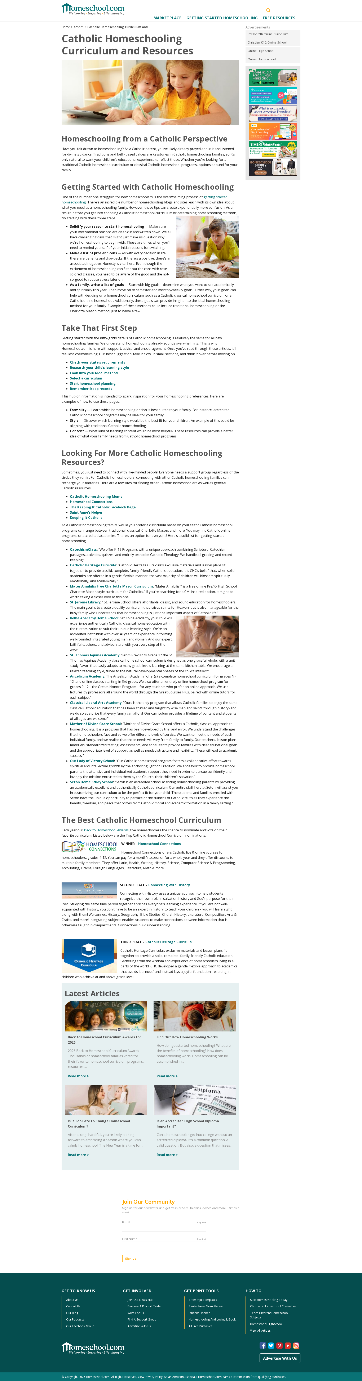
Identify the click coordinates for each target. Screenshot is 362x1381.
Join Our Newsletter (141, 1300)
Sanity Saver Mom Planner (206, 1306)
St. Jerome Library (85, 602)
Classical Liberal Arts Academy (96, 702)
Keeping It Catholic (86, 517)
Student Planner (199, 1313)
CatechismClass (83, 549)
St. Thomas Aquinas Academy (94, 655)
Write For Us (136, 1313)
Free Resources (279, 17)
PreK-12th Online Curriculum (268, 34)
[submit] (268, 9)
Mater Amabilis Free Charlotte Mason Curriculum (111, 586)
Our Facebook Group (80, 1326)
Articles (79, 27)
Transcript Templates (203, 1300)
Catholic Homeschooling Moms (96, 496)
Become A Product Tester (145, 1306)
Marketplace (167, 17)
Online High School (261, 51)
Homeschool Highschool (266, 1324)
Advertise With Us (139, 1326)
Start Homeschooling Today (268, 1300)
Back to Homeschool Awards (106, 830)
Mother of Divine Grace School (95, 723)
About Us (72, 1300)
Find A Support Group (142, 1319)
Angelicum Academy (87, 676)
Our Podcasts (75, 1319)
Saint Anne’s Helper (86, 512)
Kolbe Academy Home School (94, 618)
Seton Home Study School (91, 782)
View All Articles (260, 1330)
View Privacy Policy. (150, 1377)
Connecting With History (169, 885)
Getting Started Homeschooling (222, 17)
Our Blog (72, 1313)
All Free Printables (200, 1326)
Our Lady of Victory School (92, 761)
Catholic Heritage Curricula (93, 565)
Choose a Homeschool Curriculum (273, 1306)
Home (66, 27)
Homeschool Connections (91, 501)
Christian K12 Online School (267, 42)
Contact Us (73, 1306)
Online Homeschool (262, 59)
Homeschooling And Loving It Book (212, 1319)
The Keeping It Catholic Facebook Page (103, 507)
